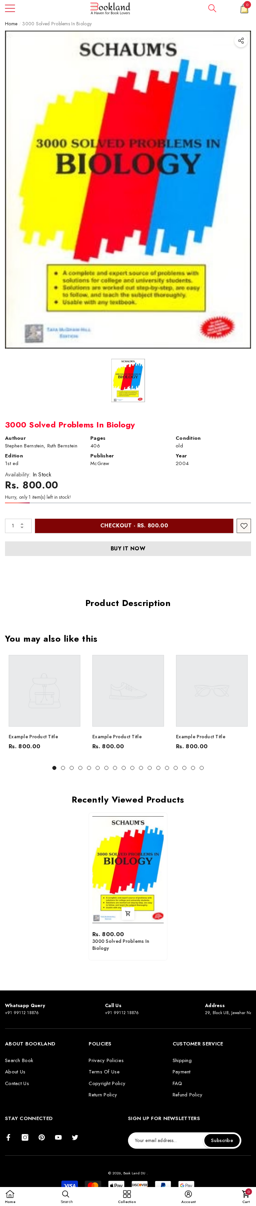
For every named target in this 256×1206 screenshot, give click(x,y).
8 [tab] (115, 768)
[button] (212, 8)
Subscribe (222, 1140)
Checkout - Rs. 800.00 (134, 525)
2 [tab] (63, 768)
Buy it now (128, 548)
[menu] (10, 8)
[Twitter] (75, 1137)
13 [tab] (158, 768)
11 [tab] (141, 768)
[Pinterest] (41, 1137)
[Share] (241, 40)
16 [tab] (184, 768)
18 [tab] (202, 768)
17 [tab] (193, 768)
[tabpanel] (44, 704)
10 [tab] (132, 768)
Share (241, 40)
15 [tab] (176, 768)
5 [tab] (89, 768)
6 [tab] (98, 768)
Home (11, 23)
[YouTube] (58, 1137)
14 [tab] (167, 768)
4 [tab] (80, 768)
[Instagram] (25, 1137)
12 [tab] (150, 768)
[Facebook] (8, 1137)
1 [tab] (54, 768)
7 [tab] (106, 768)
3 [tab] (72, 768)
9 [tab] (124, 768)
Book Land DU (135, 1173)
